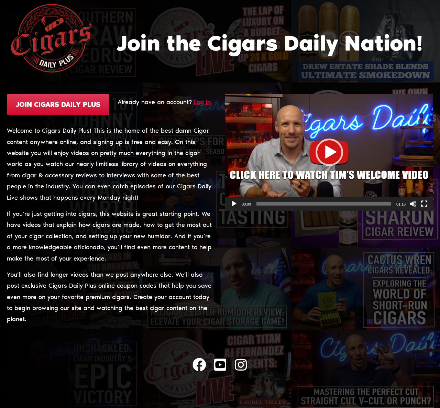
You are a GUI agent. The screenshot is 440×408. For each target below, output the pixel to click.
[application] (329, 152)
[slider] (323, 204)
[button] (329, 152)
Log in (202, 102)
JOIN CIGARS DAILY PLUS (58, 104)
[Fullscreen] (424, 203)
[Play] (234, 203)
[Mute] (413, 203)
